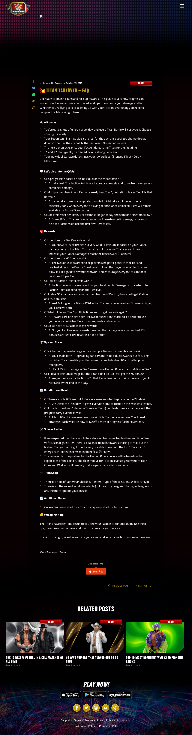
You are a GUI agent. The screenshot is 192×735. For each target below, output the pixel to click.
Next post (142, 586)
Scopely (59, 83)
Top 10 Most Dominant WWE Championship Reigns (155, 660)
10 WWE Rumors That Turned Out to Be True (92, 660)
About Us (122, 720)
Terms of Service (83, 720)
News (141, 83)
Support (65, 720)
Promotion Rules (108, 726)
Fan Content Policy (84, 726)
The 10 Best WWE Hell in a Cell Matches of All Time (34, 660)
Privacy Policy (105, 720)
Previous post (120, 586)
